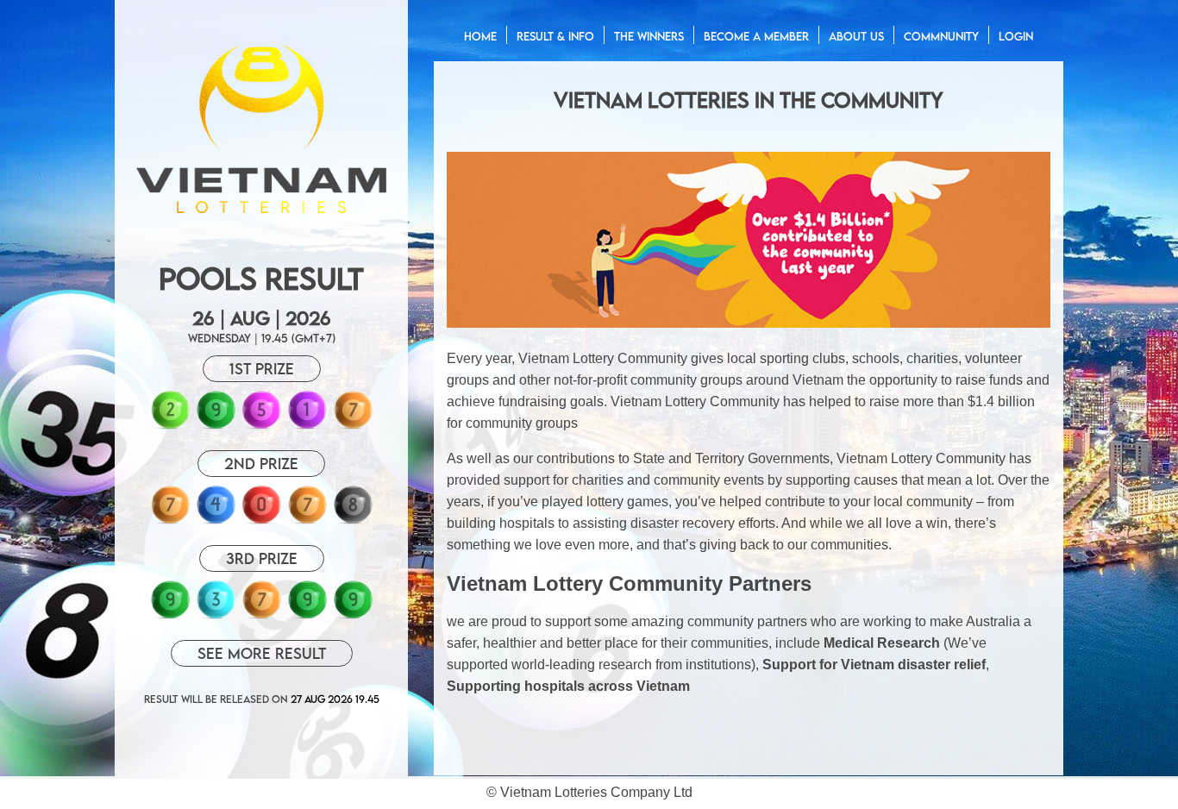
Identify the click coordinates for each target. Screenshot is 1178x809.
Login (1016, 36)
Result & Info (555, 36)
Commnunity (941, 36)
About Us (856, 36)
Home (480, 36)
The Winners (649, 36)
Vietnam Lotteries (553, 792)
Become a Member (756, 36)
